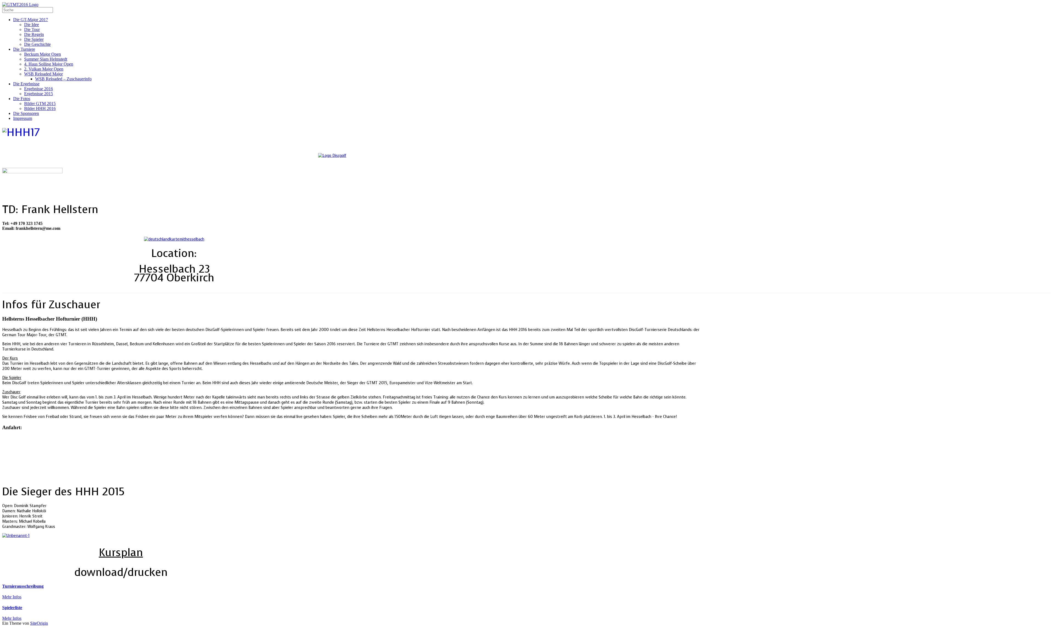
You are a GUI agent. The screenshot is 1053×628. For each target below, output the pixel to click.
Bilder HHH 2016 (40, 108)
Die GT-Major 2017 (30, 19)
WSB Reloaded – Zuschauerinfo (63, 79)
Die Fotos (21, 98)
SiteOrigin (39, 623)
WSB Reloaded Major (43, 74)
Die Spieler (34, 39)
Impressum (22, 118)
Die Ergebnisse (26, 83)
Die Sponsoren (26, 113)
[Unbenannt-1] (16, 535)
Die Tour (32, 29)
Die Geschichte (37, 44)
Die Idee (31, 24)
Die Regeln (34, 34)
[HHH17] (21, 132)
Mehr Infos (11, 597)
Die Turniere (24, 49)
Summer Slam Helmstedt (45, 59)
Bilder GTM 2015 (40, 103)
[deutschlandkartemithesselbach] (174, 239)
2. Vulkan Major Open (43, 69)
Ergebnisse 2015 (38, 93)
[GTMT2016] (20, 4)
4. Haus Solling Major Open (48, 64)
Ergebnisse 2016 (38, 88)
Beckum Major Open (42, 54)
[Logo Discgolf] (332, 155)
